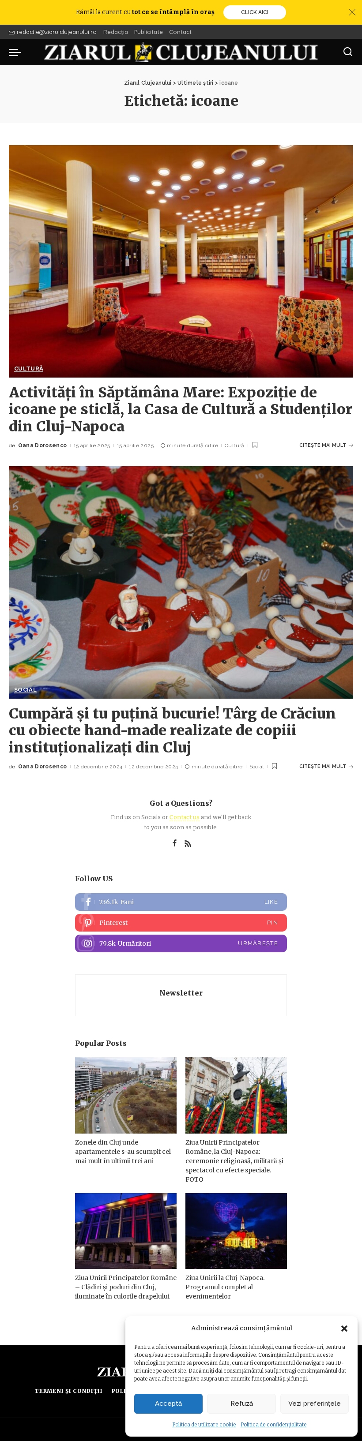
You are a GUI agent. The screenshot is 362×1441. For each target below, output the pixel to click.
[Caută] (348, 52)
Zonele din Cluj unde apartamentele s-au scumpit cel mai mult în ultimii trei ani (123, 1151)
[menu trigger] (17, 52)
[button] (344, 1328)
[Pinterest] (181, 923)
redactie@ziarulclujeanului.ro (57, 31)
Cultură (28, 369)
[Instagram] (181, 943)
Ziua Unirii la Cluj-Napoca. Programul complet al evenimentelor (224, 1287)
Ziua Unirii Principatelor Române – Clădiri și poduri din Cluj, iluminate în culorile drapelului (126, 1287)
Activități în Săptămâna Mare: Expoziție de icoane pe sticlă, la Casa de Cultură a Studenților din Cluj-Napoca (180, 409)
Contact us (185, 817)
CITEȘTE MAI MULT (322, 445)
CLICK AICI (254, 12)
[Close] (352, 12)
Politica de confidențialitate (274, 1425)
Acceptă (168, 1403)
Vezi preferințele (314, 1403)
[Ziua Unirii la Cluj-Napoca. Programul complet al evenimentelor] (236, 1231)
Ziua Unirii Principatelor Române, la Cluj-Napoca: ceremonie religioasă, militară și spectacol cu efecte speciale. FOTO (234, 1160)
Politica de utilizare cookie (204, 1425)
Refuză (241, 1403)
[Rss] (188, 844)
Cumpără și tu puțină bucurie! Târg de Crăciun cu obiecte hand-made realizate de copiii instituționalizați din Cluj (172, 730)
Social (25, 690)
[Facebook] (174, 844)
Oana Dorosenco (42, 445)
